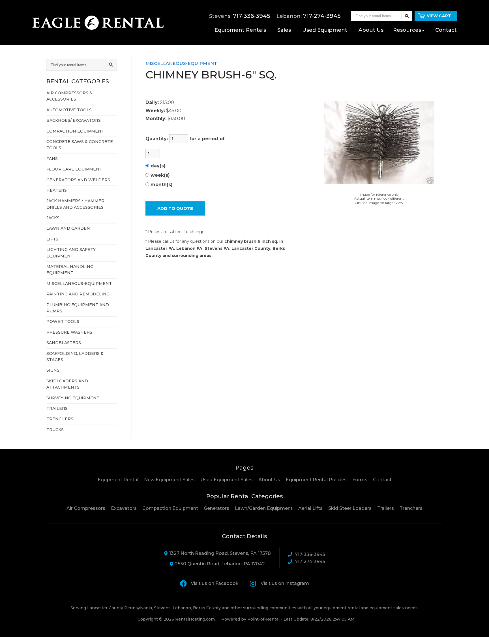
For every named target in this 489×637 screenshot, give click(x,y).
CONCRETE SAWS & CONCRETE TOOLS (79, 144)
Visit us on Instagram (285, 583)
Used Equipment (324, 30)
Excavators (124, 508)
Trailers (385, 508)
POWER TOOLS (62, 321)
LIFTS (52, 239)
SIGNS (52, 370)
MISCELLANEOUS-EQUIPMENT (79, 283)
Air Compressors (86, 508)
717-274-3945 (310, 561)
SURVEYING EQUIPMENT (72, 397)
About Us (269, 479)
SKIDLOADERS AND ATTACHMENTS (67, 384)
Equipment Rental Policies (316, 479)
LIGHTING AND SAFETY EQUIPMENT (71, 252)
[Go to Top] (478, 627)
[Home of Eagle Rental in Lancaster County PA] (98, 23)
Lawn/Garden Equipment (264, 508)
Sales (284, 30)
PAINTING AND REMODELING (78, 294)
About (371, 30)
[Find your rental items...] (407, 16)
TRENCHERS (59, 418)
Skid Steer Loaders (350, 508)
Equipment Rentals (240, 30)
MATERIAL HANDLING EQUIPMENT (69, 269)
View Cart (439, 15)
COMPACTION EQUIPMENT (75, 131)
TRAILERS (57, 408)
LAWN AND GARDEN (68, 228)
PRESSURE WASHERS (69, 332)
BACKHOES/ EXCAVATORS (73, 120)
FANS (52, 158)
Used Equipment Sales (226, 479)
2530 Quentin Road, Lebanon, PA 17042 (220, 563)
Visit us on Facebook (215, 583)
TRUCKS (55, 429)
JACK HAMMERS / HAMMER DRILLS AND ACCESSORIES (75, 204)
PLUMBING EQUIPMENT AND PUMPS (77, 308)
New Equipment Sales (169, 479)
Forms (359, 479)
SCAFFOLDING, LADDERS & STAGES (75, 356)
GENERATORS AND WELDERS (78, 179)
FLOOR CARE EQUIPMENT (74, 169)
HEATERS (56, 190)
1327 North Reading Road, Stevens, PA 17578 (220, 553)
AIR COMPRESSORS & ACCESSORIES (69, 96)
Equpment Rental (118, 479)
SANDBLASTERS (63, 342)
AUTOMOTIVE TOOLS (69, 109)
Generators (216, 508)
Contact (446, 30)
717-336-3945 (310, 554)
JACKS (52, 217)
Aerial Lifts (310, 508)
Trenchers (411, 508)
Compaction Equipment (170, 508)
